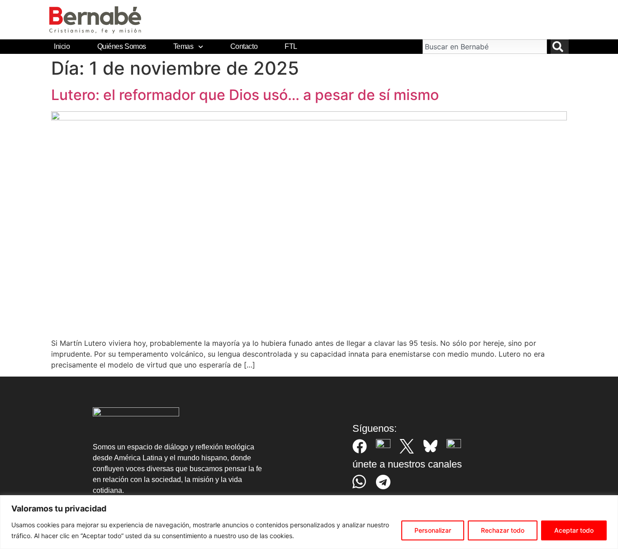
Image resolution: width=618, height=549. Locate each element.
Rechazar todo (502, 530)
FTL (291, 46)
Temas (183, 46)
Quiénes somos (121, 46)
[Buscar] (560, 46)
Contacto (243, 46)
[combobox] (485, 46)
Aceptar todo (574, 530)
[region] (309, 522)
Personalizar (432, 530)
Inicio (62, 46)
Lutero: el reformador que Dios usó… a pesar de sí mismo (245, 95)
